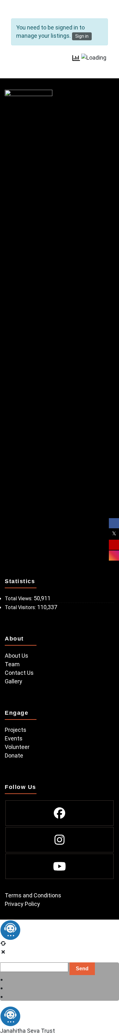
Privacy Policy (22, 904)
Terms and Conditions (33, 895)
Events (14, 738)
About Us (16, 655)
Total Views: (19, 599)
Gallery (13, 681)
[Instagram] (59, 839)
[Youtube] (59, 866)
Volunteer (17, 747)
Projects (15, 729)
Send (82, 968)
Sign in (82, 36)
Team (12, 664)
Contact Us (19, 672)
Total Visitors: (21, 607)
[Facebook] (59, 813)
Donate (14, 755)
